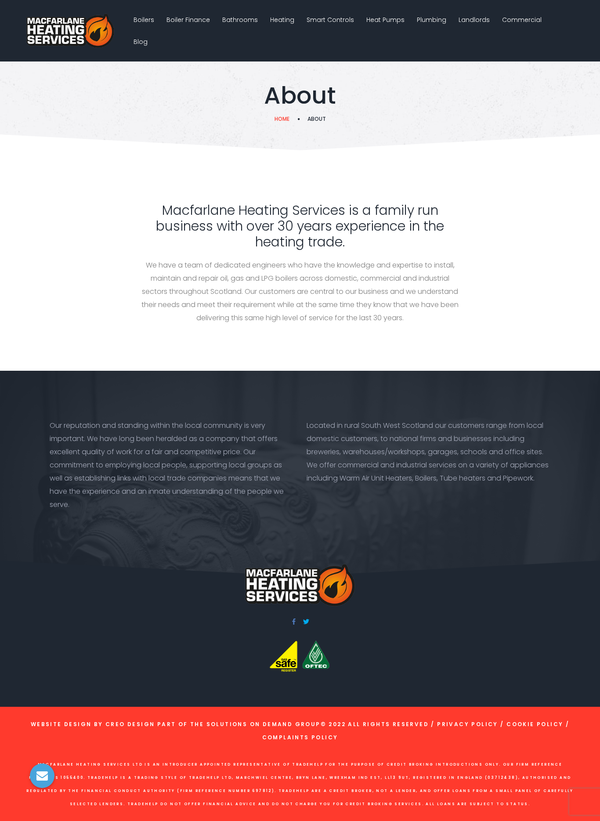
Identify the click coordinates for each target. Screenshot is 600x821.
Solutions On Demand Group (263, 724)
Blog (141, 41)
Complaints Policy (300, 737)
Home (282, 119)
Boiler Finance (188, 19)
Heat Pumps (385, 19)
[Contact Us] (42, 775)
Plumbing (431, 19)
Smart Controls (330, 19)
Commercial (522, 19)
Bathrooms (240, 19)
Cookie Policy (534, 724)
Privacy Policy (467, 724)
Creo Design (130, 724)
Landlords (474, 19)
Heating (282, 19)
